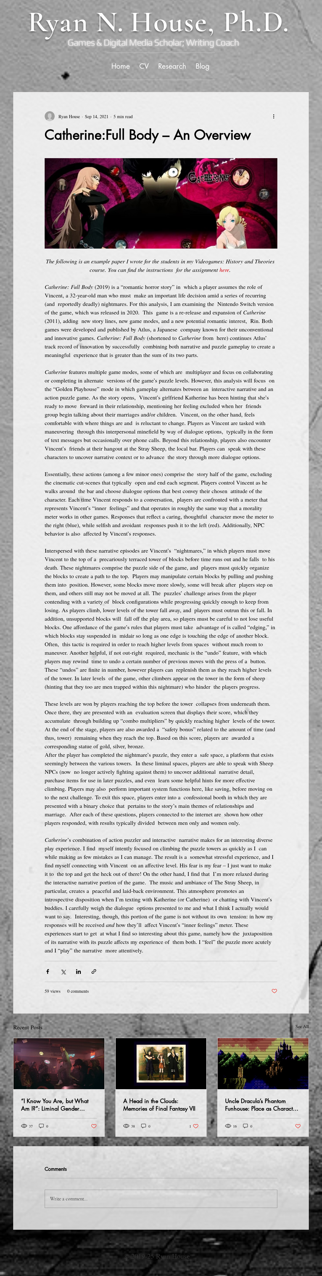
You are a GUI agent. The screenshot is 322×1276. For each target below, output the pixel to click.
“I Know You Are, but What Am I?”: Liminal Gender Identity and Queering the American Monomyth (54, 1104)
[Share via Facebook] (48, 971)
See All (302, 1026)
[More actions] (273, 116)
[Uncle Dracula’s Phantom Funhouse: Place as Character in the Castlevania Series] (263, 1063)
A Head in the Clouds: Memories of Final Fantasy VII (159, 1104)
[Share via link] (94, 971)
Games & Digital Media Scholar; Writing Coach (153, 42)
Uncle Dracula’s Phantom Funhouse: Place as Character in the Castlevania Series (261, 1104)
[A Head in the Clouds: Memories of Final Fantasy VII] (161, 1063)
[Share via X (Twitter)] (63, 971)
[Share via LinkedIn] (78, 971)
